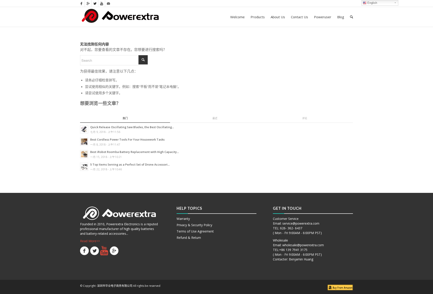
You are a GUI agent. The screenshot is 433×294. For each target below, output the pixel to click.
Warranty (183, 219)
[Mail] (108, 3)
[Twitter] (95, 3)
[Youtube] (101, 3)
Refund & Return (189, 237)
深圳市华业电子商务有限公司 (114, 286)
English (371, 3)
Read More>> (90, 241)
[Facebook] (81, 3)
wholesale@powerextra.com (303, 245)
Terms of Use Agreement (195, 231)
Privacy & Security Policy (194, 225)
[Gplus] (88, 3)
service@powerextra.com (300, 223)
